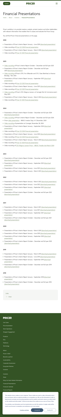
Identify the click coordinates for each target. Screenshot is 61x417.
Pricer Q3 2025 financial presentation (27, 83)
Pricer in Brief (6, 353)
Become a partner (8, 357)
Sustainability (6, 360)
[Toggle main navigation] (56, 3)
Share (4, 377)
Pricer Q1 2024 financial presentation (27, 143)
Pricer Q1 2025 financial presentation (27, 53)
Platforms (5, 343)
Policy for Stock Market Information (12, 380)
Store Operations (7, 329)
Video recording (9, 66)
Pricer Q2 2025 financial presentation (27, 89)
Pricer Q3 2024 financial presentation (27, 131)
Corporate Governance (9, 363)
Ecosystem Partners (8, 366)
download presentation (15, 71)
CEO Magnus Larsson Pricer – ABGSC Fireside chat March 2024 (35, 145)
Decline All (50, 410)
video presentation (13, 120)
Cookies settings (24, 410)
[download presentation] (47, 44)
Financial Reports (7, 390)
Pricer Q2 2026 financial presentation (27, 47)
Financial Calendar (8, 386)
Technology (6, 346)
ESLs (4, 339)
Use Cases (6, 322)
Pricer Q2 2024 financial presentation (27, 137)
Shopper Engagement (9, 332)
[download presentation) (49, 171)
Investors (5, 369)
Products (5, 336)
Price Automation (7, 325)
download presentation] (49, 97)
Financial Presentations (9, 383)
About (4, 350)
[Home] (30, 4)
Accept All (37, 410)
